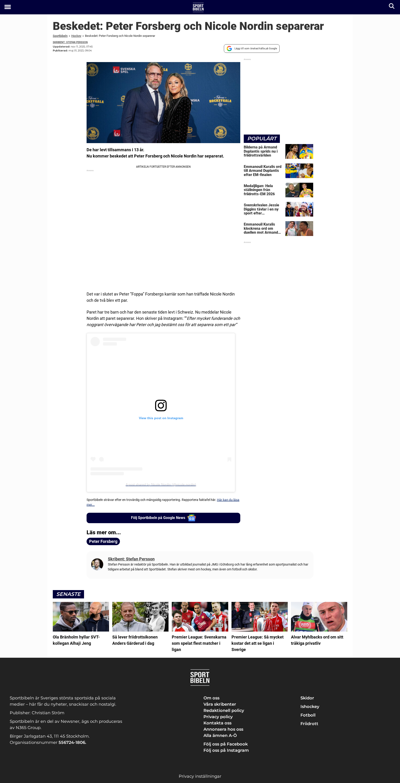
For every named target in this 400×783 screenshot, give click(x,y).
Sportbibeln (60, 36)
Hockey (76, 36)
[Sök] (392, 7)
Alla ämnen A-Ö (220, 735)
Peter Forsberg (103, 541)
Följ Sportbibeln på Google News (158, 518)
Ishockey (309, 706)
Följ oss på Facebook (225, 744)
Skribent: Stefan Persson (70, 42)
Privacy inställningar (200, 776)
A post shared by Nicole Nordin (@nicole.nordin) (161, 484)
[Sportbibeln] (198, 7)
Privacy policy (218, 716)
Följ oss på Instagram (226, 750)
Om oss (211, 698)
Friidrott (309, 723)
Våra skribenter (219, 704)
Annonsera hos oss (223, 729)
